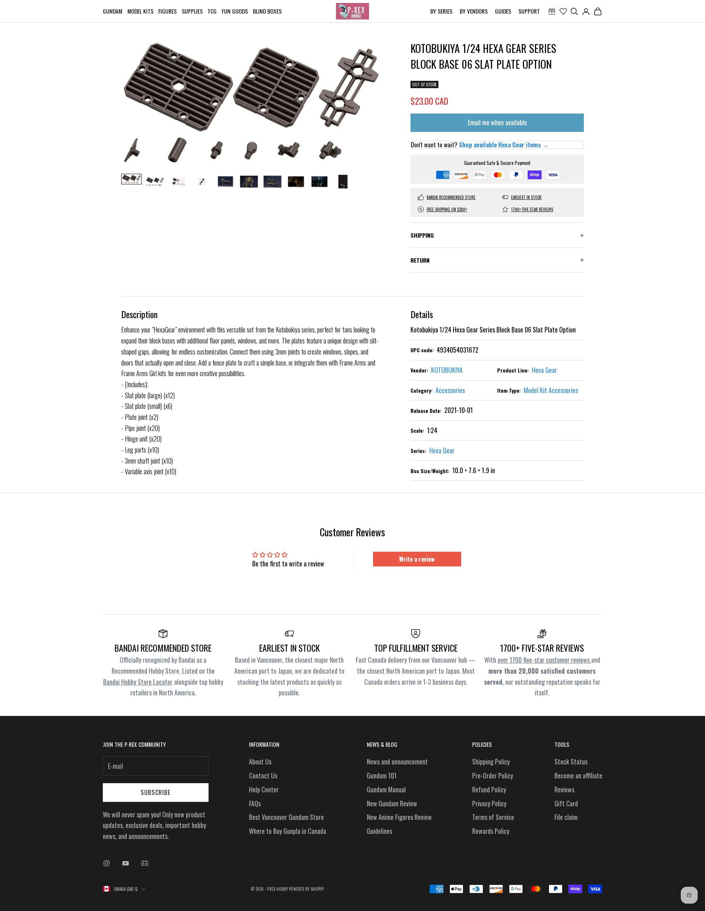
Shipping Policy (491, 761)
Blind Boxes (267, 11)
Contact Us (263, 775)
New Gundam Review (392, 803)
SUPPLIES (192, 11)
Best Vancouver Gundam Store (286, 817)
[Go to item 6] (249, 182)
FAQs (255, 803)
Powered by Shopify (306, 889)
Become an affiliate (578, 775)
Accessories (450, 390)
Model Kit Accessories (551, 390)
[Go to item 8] (296, 182)
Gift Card (566, 803)
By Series (441, 11)
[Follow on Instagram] (106, 863)
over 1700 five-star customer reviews (544, 660)
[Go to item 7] (272, 182)
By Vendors (474, 11)
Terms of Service (493, 817)
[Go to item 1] (131, 179)
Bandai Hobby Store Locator (138, 682)
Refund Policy (489, 789)
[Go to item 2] (155, 182)
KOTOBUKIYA (447, 370)
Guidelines (379, 831)
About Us (260, 761)
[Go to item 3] (178, 182)
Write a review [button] (417, 559)
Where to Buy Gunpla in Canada (287, 831)
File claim (566, 817)
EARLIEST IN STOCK (526, 197)
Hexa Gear (544, 370)
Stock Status (571, 761)
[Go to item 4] (202, 182)
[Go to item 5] (225, 182)
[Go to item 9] (319, 182)
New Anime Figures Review (399, 817)
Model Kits (140, 11)
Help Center (264, 789)
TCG (212, 11)
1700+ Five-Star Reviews (532, 209)
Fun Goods (235, 11)
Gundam (112, 11)
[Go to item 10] (343, 182)
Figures (167, 11)
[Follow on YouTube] (125, 863)
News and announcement (397, 761)
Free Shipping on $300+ (447, 209)
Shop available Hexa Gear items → (504, 144)
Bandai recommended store (451, 197)
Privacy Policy (489, 803)
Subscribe (156, 792)
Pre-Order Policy (492, 775)
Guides (503, 11)
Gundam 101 (382, 775)
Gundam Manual (386, 789)
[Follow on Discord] (144, 863)
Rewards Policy (490, 831)
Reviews (564, 789)
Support (529, 11)
